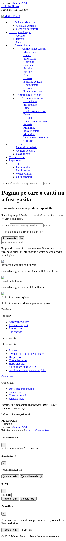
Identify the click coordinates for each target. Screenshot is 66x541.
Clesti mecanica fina (35, 121)
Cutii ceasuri (23, 170)
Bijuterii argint (20, 32)
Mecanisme (30, 52)
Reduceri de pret (18, 325)
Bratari (20, 38)
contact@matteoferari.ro (40, 430)
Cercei (20, 42)
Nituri (26, 75)
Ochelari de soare (22, 22)
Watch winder (24, 173)
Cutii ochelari (24, 176)
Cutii (14, 163)
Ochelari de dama (26, 25)
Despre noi (15, 357)
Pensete (27, 124)
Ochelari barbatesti (27, 29)
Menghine (29, 127)
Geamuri (28, 88)
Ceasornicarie (19, 45)
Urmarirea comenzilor (21, 388)
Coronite (28, 65)
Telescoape (29, 58)
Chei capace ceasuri (34, 111)
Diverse (27, 78)
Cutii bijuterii (23, 167)
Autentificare (16, 392)
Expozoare (15, 160)
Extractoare (30, 101)
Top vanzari (16, 331)
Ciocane (28, 140)
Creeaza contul (17, 395)
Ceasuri (16, 144)
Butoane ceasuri (32, 81)
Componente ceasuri (31, 48)
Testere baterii (31, 130)
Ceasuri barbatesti (26, 147)
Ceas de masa (17, 157)
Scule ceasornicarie (30, 98)
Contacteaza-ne (18, 360)
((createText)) (28, 498)
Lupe (26, 107)
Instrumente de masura (36, 137)
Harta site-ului (17, 363)
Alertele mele (16, 398)
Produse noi (16, 328)
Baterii (27, 55)
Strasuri (27, 71)
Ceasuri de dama (25, 150)
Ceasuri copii (23, 153)
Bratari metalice (32, 91)
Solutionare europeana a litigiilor (27, 370)
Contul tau (7, 376)
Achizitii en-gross (19, 321)
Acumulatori (30, 84)
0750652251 (19, 3)
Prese (26, 114)
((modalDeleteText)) (31, 476)
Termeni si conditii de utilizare (26, 353)
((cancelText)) (10, 476)
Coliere (20, 35)
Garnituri (28, 61)
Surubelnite (30, 104)
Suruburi (28, 68)
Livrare (13, 350)
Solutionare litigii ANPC (23, 366)
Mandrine (29, 134)
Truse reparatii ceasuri (28, 94)
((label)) (6, 494)
